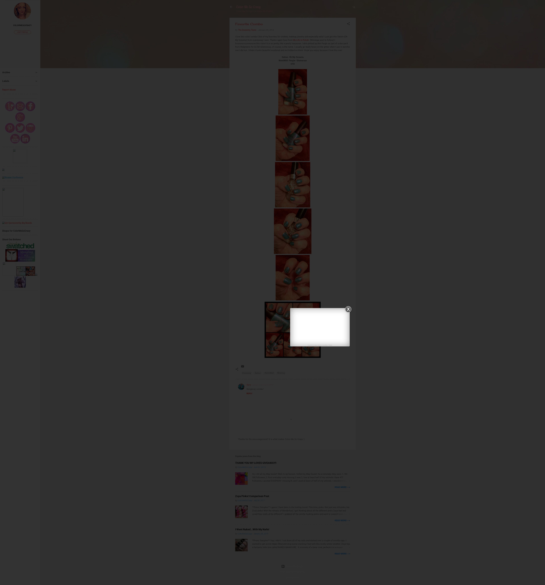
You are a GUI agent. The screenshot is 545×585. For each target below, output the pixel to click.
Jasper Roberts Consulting (321, 345)
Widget (330, 345)
